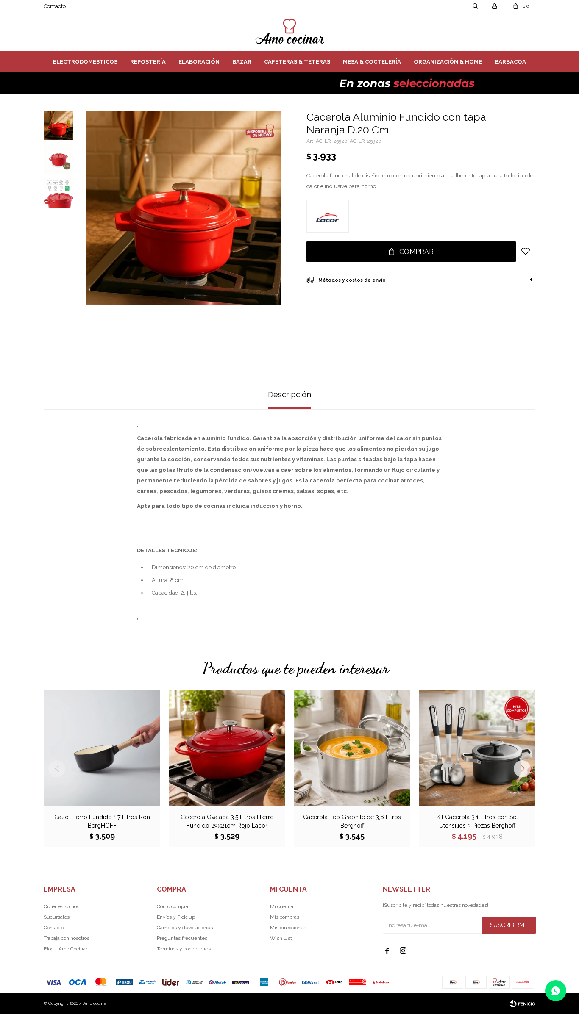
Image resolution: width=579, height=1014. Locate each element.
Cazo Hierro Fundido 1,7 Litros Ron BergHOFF (102, 821)
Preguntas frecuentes (182, 938)
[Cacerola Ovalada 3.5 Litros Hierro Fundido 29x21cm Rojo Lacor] (227, 748)
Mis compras (284, 917)
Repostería (148, 61)
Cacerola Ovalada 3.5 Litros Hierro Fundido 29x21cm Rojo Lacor (227, 821)
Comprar (416, 252)
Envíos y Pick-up (176, 917)
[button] (525, 768)
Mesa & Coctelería (372, 61)
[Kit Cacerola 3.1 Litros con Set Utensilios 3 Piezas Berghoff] (477, 748)
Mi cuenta (281, 906)
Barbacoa (510, 61)
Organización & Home (448, 61)
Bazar (241, 61)
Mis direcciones (288, 928)
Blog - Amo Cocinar (65, 949)
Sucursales (57, 917)
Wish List (281, 938)
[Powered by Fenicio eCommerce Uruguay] (522, 1003)
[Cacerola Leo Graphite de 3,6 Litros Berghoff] (352, 748)
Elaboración (199, 61)
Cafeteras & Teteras (297, 61)
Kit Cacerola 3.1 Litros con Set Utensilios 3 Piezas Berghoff (477, 821)
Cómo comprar (173, 906)
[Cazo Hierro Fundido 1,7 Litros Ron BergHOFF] (102, 748)
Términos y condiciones (184, 949)
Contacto (55, 6)
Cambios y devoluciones (185, 928)
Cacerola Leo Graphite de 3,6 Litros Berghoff (352, 821)
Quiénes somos (61, 906)
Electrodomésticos (85, 61)
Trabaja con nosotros (66, 938)
